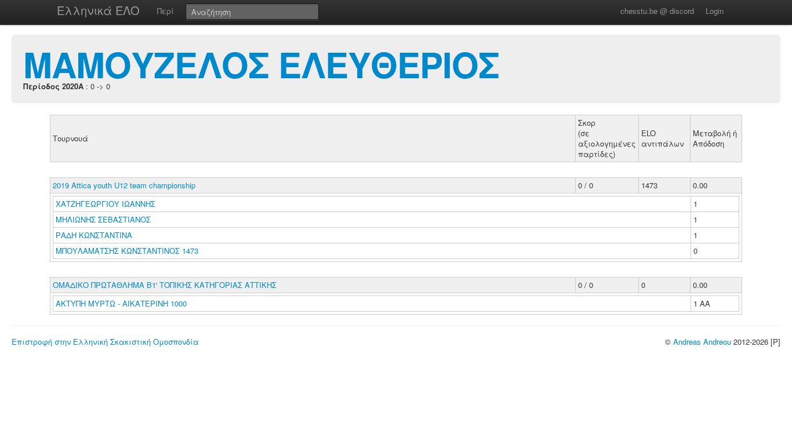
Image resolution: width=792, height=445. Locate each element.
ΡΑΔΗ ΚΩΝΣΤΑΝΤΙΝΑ (95, 234)
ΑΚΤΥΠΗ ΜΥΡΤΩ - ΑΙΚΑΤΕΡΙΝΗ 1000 (121, 303)
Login (715, 10)
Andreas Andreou (702, 341)
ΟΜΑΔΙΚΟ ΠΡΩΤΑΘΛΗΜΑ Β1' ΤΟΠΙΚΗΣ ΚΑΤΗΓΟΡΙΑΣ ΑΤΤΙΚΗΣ (165, 284)
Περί (165, 10)
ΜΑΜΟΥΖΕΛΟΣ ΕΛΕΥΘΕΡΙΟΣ (261, 64)
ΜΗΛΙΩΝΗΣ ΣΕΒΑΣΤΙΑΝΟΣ (104, 219)
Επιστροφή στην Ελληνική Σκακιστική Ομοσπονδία (105, 341)
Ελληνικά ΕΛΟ (98, 10)
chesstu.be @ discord (657, 10)
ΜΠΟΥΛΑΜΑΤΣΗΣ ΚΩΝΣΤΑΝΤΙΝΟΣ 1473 (127, 250)
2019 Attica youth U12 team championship (124, 185)
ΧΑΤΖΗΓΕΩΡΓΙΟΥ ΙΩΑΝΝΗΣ (107, 203)
